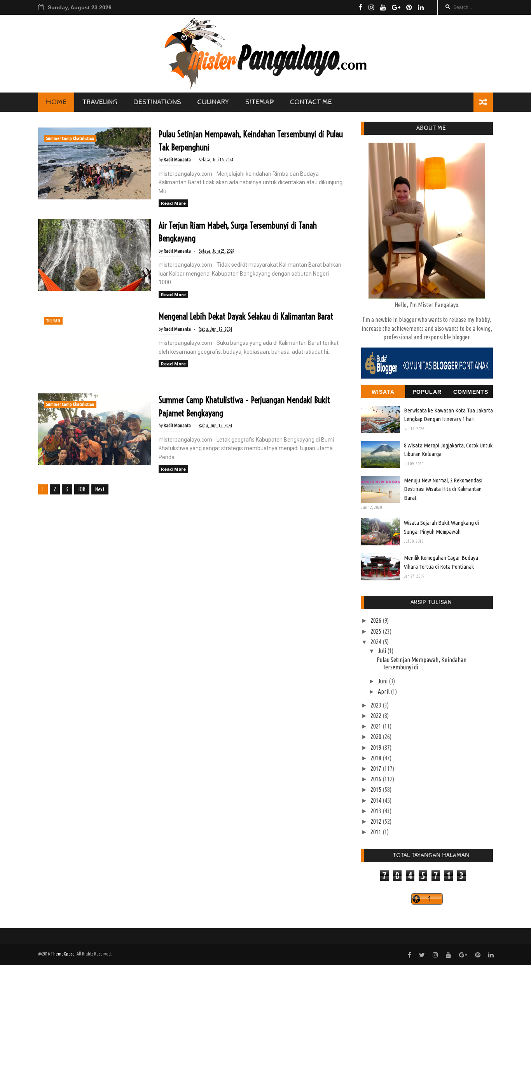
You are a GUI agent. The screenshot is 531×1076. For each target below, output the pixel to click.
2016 (376, 779)
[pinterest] (409, 7)
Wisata (383, 392)
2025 (376, 631)
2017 (376, 768)
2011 (376, 831)
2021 (376, 726)
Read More (173, 203)
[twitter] (422, 955)
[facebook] (361, 7)
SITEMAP (259, 102)
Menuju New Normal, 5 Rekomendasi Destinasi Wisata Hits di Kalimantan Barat (443, 489)
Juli (382, 650)
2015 (376, 789)
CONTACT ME (311, 102)
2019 (376, 747)
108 (82, 489)
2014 (376, 800)
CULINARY (213, 102)
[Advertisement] (233, 1019)
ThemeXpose (63, 953)
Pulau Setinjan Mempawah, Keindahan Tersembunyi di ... (421, 663)
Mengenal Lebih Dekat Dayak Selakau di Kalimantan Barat (246, 316)
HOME (56, 102)
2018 (376, 758)
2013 (376, 810)
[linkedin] (421, 7)
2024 (376, 641)
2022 (376, 715)
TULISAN (53, 320)
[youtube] (383, 7)
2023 (376, 705)
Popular (427, 392)
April (384, 691)
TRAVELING (99, 102)
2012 (376, 821)
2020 (376, 736)
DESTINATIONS (157, 102)
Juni (383, 681)
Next (100, 489)
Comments (470, 392)
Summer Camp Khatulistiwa (70, 138)
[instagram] (371, 7)
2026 (376, 620)
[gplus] (396, 7)
